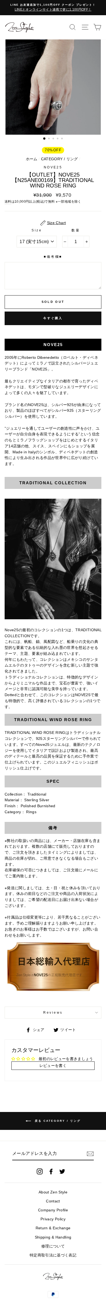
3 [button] (53, 139)
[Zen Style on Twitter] (62, 1171)
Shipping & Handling (53, 1237)
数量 (75, 230)
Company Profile (53, 1210)
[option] (53, 7)
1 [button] (44, 138)
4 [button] (58, 139)
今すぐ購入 (53, 318)
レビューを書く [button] (53, 1066)
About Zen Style (53, 1192)
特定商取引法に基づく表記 (53, 1255)
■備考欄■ (53, 256)
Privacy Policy (53, 1219)
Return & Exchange (53, 1228)
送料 (8, 201)
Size (37, 230)
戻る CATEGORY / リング (57, 1120)
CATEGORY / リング (59, 159)
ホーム (32, 159)
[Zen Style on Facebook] (51, 1171)
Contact (53, 1201)
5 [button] (62, 139)
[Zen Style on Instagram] (40, 1171)
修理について (53, 1246)
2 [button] (49, 139)
